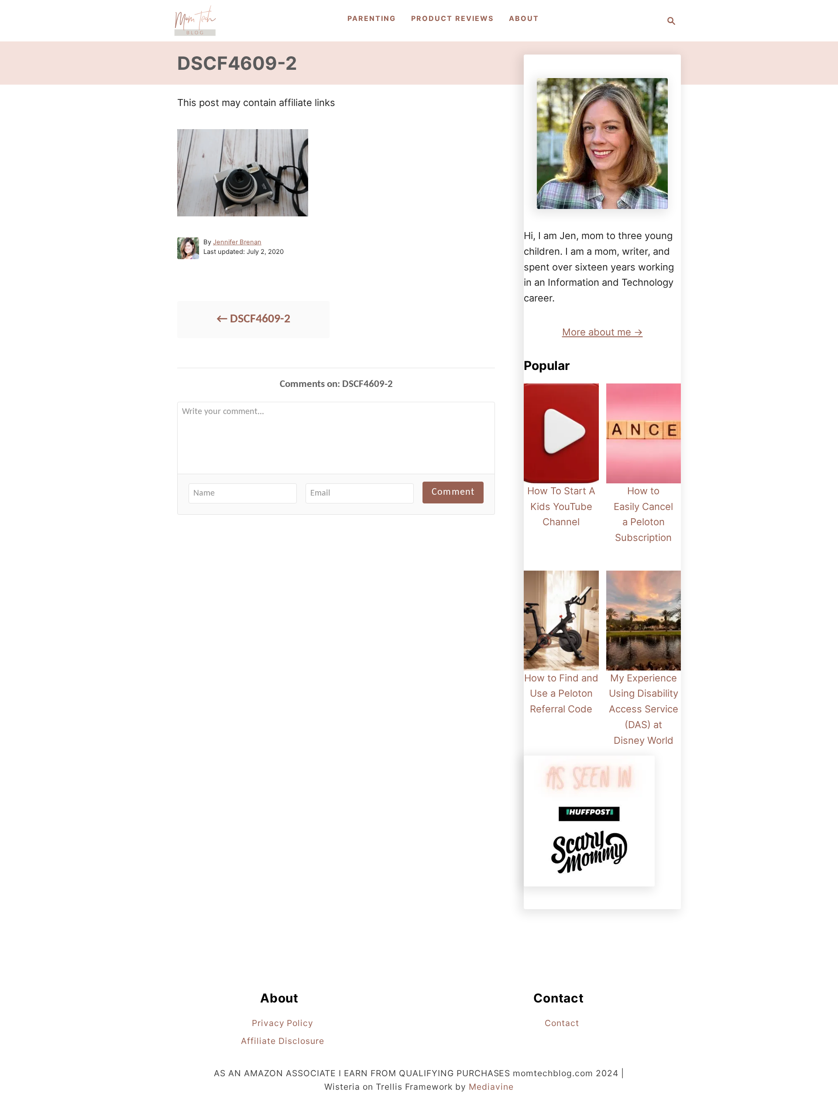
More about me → (602, 332)
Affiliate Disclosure (282, 1041)
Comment (453, 492)
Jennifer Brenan (237, 242)
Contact (562, 1023)
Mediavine (491, 1086)
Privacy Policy (282, 1023)
